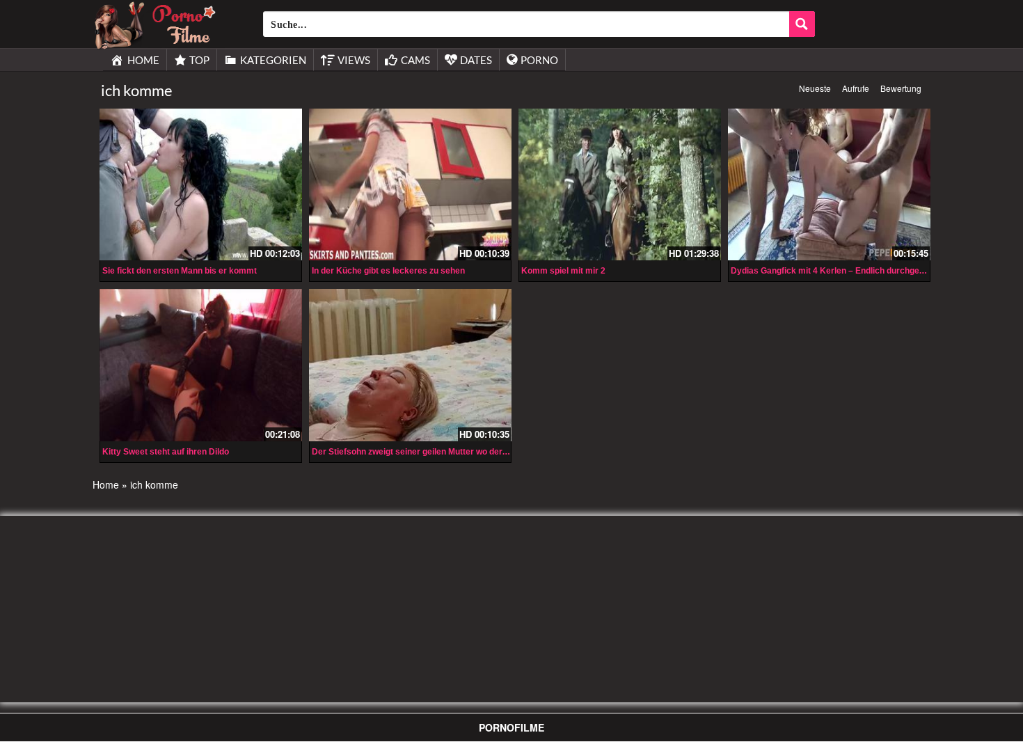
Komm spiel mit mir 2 (563, 271)
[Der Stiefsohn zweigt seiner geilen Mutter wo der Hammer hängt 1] (410, 365)
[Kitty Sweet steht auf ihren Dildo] (201, 365)
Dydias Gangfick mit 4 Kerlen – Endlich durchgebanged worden (855, 271)
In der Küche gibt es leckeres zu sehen (388, 271)
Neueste (815, 88)
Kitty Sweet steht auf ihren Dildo (165, 452)
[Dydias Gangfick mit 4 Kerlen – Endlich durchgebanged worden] (829, 184)
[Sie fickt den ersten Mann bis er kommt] (201, 184)
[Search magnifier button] (802, 24)
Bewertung (900, 88)
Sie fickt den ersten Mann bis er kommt (179, 271)
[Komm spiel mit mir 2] (619, 184)
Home (106, 484)
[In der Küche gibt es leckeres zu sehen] (410, 184)
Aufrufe (855, 88)
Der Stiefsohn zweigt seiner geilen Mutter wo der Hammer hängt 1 (441, 452)
